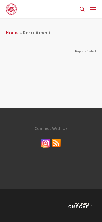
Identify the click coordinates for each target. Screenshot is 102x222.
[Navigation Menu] (93, 9)
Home (12, 33)
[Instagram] (45, 150)
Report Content (85, 51)
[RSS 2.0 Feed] (56, 150)
